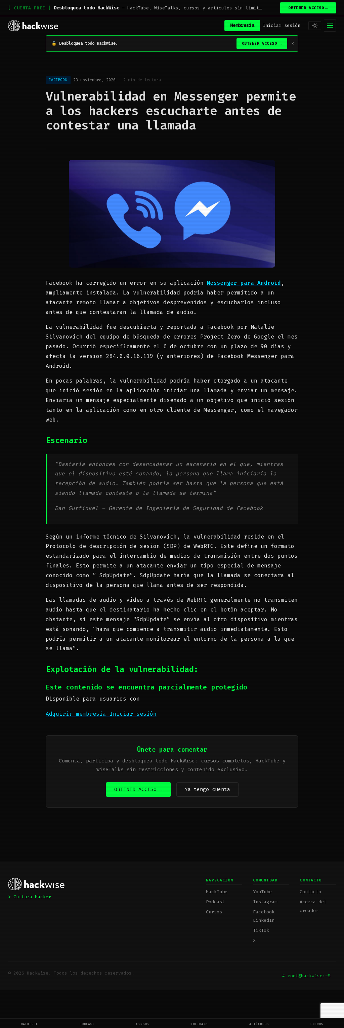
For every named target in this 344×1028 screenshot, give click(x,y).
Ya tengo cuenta (207, 789)
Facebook (263, 912)
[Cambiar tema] (314, 25)
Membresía (242, 25)
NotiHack (199, 1024)
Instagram (265, 902)
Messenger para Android (244, 282)
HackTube (29, 1024)
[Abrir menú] (330, 25)
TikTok (261, 930)
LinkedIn (263, 920)
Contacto (310, 892)
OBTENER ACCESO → (138, 789)
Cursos (142, 1024)
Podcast (87, 1024)
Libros (317, 1024)
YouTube (262, 892)
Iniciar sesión (281, 25)
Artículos (259, 1024)
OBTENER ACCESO (308, 7)
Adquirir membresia (78, 713)
